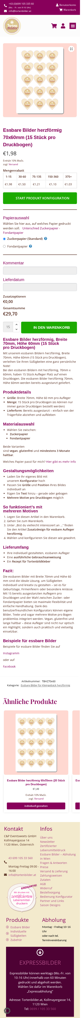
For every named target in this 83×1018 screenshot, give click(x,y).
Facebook (9, 666)
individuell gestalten (36, 806)
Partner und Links (52, 901)
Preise (44, 867)
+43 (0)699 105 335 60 (21, 3)
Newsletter (47, 842)
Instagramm (11, 653)
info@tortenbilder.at (22, 875)
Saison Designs (50, 905)
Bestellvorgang (50, 892)
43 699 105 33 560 (20, 858)
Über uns (46, 837)
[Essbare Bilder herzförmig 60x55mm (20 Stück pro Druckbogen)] (36, 742)
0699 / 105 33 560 (43, 1009)
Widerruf (46, 888)
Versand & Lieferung (54, 871)
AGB (43, 884)
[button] (73, 26)
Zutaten (45, 880)
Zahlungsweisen (51, 875)
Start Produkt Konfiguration (43, 198)
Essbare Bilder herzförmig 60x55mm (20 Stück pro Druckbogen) (36, 782)
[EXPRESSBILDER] (40, 952)
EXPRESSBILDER (40, 962)
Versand (13, 164)
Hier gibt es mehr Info (60, 462)
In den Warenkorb (51, 328)
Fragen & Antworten (53, 863)
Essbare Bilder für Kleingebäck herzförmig (45, 685)
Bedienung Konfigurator (56, 896)
